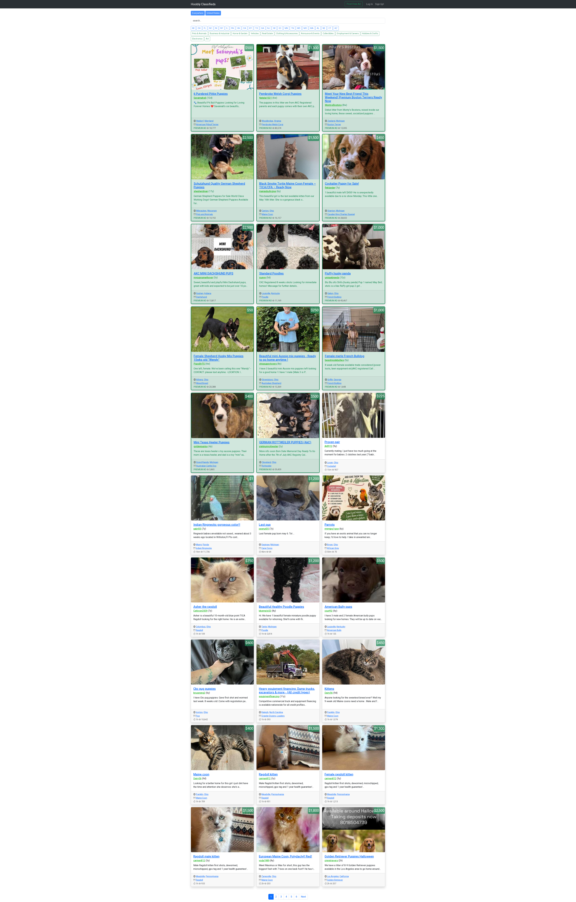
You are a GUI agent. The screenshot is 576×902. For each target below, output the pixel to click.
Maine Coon (267, 214)
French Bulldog (334, 297)
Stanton (331, 211)
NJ (268, 28)
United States (213, 13)
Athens (199, 379)
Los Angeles (333, 876)
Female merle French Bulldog (344, 356)
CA (244, 28)
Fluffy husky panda (338, 273)
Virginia (277, 121)
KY (250, 28)
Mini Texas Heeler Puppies (212, 442)
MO (305, 28)
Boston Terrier (334, 124)
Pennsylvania (277, 794)
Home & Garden (240, 33)
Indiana (207, 293)
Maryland (209, 121)
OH (199, 28)
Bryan (330, 544)
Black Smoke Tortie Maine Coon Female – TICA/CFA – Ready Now (287, 185)
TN (292, 28)
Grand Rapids (202, 462)
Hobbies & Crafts (370, 33)
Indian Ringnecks (204, 548)
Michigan (340, 121)
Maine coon (201, 774)
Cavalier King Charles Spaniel (341, 214)
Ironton (199, 712)
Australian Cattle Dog (206, 466)
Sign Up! (379, 4)
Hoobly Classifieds (203, 4)
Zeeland (331, 121)
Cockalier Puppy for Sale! (342, 183)
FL (205, 28)
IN (216, 28)
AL (318, 28)
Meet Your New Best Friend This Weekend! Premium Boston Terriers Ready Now (353, 97)
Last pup (265, 524)
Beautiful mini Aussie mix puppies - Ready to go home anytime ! (287, 357)
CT (329, 28)
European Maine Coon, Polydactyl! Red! (285, 856)
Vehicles (255, 33)
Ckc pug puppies (204, 689)
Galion (330, 293)
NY (221, 28)
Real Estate (267, 33)
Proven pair (332, 442)
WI (274, 28)
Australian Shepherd (271, 383)
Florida (206, 544)
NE (324, 28)
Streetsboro (267, 379)
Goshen (199, 293)
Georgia (337, 379)
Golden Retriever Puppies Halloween (349, 856)
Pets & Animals (199, 33)
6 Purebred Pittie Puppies (211, 94)
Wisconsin (212, 211)
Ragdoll (199, 630)
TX (256, 28)
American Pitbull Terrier (207, 124)
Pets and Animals (204, 214)
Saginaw (265, 544)
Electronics (197, 38)
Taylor (264, 626)
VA (238, 28)
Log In (369, 4)
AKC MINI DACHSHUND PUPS (213, 273)
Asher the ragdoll (205, 606)
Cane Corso (266, 548)
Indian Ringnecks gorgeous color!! (216, 524)
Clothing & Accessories (287, 33)
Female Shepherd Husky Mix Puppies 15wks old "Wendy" (218, 357)
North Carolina (276, 712)
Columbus (201, 626)
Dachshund (201, 297)
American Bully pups (338, 606)
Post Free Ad (354, 4)
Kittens (329, 689)
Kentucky (275, 293)
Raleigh (264, 712)
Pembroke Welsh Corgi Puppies (280, 94)
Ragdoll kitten (268, 774)
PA (232, 28)
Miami (199, 544)
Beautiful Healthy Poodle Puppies (281, 606)
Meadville (265, 794)
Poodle (265, 297)
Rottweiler (267, 466)
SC (280, 28)
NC (210, 28)
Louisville (266, 293)
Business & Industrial (219, 33)
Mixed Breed (202, 383)
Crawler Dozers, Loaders (273, 716)
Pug (198, 716)
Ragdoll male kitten (206, 856)
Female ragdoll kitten (339, 774)
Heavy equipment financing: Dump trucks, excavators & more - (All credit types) (287, 690)
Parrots (330, 524)
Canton (265, 211)
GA (262, 28)
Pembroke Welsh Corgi (272, 124)
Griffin (330, 379)
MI (193, 28)
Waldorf (200, 121)
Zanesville (266, 876)
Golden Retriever (335, 880)
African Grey (333, 548)
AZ (335, 28)
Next (303, 896)
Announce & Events (310, 33)
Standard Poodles (271, 273)
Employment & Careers (348, 33)
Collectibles (328, 33)
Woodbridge (267, 121)
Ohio (272, 211)
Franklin (330, 712)
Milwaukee (201, 211)
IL (227, 28)
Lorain (330, 462)
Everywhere (197, 13)
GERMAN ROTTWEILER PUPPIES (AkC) (285, 442)
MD (298, 28)
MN (286, 28)
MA (312, 28)
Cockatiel (331, 466)
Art (207, 38)
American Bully (334, 630)
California (344, 876)
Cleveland (266, 462)
